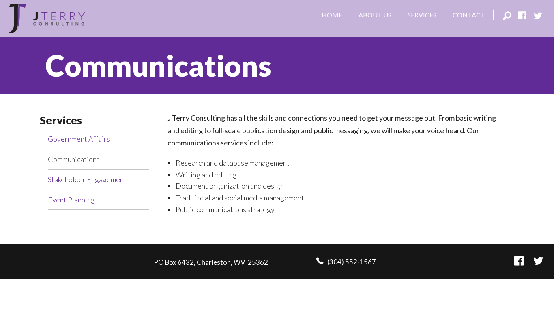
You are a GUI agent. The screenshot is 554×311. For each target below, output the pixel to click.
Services (422, 15)
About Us (375, 15)
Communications (74, 159)
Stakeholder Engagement (87, 179)
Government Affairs (79, 138)
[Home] (46, 17)
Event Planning (71, 199)
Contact (469, 15)
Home (332, 15)
